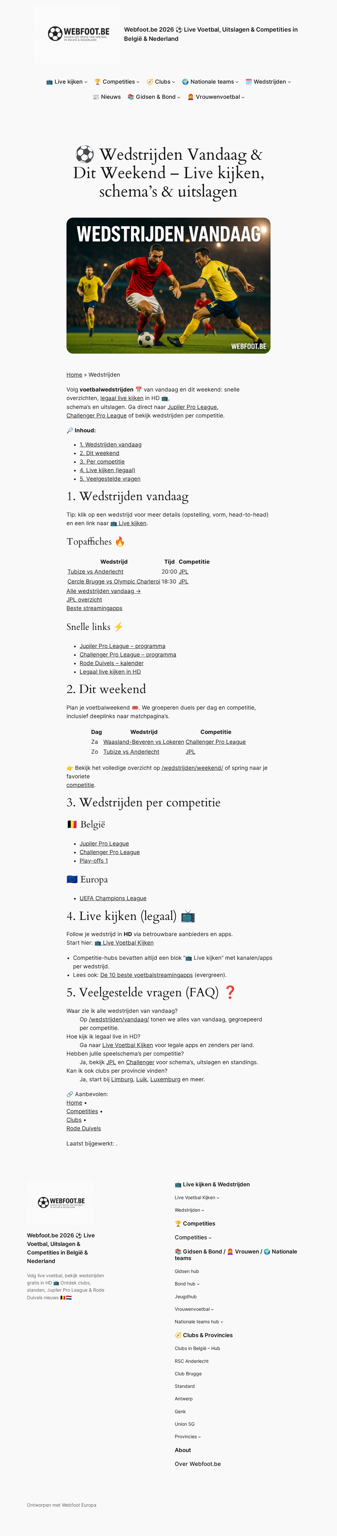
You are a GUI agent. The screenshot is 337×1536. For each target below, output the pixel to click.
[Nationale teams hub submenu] (221, 1321)
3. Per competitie (102, 461)
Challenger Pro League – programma (128, 654)
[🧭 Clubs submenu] (173, 81)
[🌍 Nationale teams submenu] (237, 81)
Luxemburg (165, 1079)
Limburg (122, 1079)
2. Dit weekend (99, 453)
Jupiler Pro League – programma (123, 646)
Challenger (140, 1062)
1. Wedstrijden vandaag (111, 444)
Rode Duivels (83, 1128)
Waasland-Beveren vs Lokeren (143, 742)
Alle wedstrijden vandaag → (103, 591)
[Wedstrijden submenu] (202, 1210)
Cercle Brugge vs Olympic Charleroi (113, 581)
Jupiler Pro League (192, 407)
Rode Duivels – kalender (111, 663)
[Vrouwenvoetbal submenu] (212, 1309)
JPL (184, 571)
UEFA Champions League (113, 898)
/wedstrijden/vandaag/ (119, 1019)
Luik (141, 1079)
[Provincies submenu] (199, 1436)
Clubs (74, 1120)
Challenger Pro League (96, 415)
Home (74, 374)
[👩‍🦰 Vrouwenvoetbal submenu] (243, 96)
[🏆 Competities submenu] (138, 81)
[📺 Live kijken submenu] (86, 81)
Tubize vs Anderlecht (95, 571)
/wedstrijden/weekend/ (192, 768)
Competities (82, 1111)
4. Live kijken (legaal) (107, 470)
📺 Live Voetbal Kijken (124, 942)
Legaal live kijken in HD (110, 671)
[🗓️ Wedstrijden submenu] (289, 81)
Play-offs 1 (94, 860)
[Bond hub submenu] (198, 1283)
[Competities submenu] (210, 1237)
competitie (80, 785)
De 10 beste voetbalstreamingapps (146, 975)
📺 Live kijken (128, 523)
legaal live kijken (121, 398)
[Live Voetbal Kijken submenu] (218, 1197)
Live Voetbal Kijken (127, 1045)
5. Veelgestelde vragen (110, 478)
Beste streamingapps (94, 608)
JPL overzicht (84, 599)
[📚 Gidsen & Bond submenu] (178, 96)
